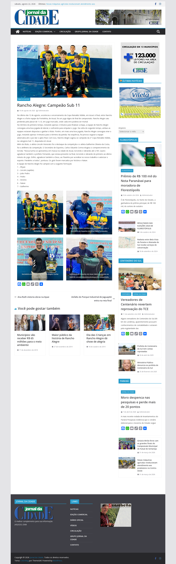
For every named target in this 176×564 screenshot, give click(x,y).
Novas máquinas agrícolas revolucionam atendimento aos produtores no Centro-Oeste (147, 465)
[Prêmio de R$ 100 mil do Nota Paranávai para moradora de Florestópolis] (140, 155)
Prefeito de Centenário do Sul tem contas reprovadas (147, 349)
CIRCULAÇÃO (65, 31)
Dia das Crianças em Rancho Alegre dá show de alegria (98, 338)
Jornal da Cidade (140, 294)
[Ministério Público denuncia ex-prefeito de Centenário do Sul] (127, 367)
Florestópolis (127, 171)
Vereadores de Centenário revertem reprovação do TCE (136, 304)
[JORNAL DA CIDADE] (34, 508)
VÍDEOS (73, 525)
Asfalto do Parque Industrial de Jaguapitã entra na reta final (91, 299)
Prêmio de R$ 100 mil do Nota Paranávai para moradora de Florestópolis (139, 183)
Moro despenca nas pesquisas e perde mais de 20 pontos (138, 402)
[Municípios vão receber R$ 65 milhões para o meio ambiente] (30, 316)
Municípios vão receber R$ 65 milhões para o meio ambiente (29, 340)
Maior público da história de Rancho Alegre (63, 338)
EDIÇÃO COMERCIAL (44, 31)
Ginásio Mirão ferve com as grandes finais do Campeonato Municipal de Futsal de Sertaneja (147, 444)
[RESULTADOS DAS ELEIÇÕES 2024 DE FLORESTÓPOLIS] (127, 227)
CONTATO (106, 31)
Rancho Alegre (23, 99)
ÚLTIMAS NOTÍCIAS (132, 80)
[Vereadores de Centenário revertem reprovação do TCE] (140, 279)
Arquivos (122, 128)
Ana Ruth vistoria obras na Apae (33, 297)
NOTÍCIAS (27, 31)
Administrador (43, 111)
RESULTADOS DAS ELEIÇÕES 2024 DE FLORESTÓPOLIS (145, 226)
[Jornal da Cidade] (18, 32)
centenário (126, 294)
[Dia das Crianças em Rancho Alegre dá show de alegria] (99, 316)
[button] (54, 31)
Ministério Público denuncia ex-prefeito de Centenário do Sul (147, 365)
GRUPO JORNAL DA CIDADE (86, 31)
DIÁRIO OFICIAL (76, 520)
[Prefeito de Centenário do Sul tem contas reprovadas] (127, 350)
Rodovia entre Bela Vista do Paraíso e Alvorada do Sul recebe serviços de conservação (148, 243)
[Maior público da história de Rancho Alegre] (64, 316)
